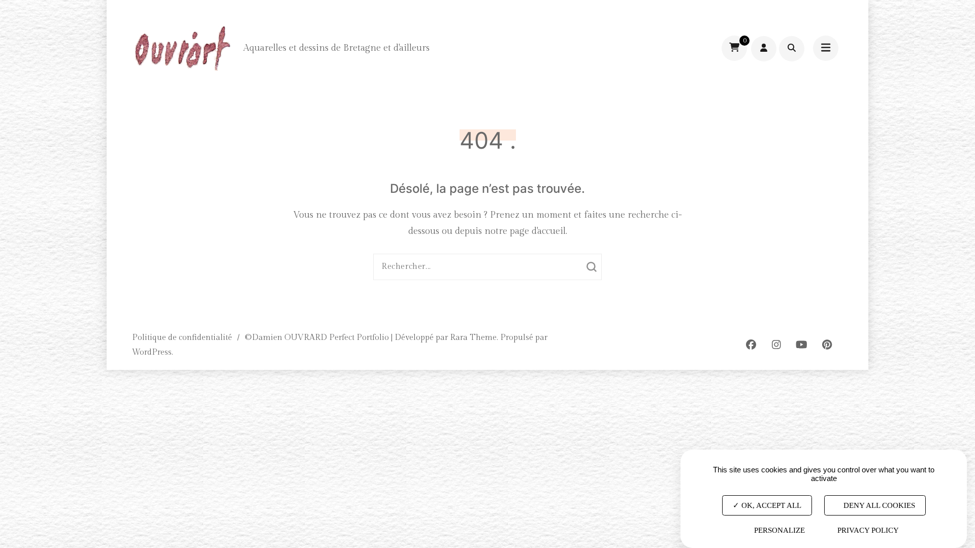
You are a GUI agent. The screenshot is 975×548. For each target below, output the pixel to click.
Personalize (779, 530)
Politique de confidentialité (182, 337)
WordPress (152, 352)
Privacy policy (868, 530)
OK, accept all (770, 505)
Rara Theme (473, 337)
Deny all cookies (878, 505)
